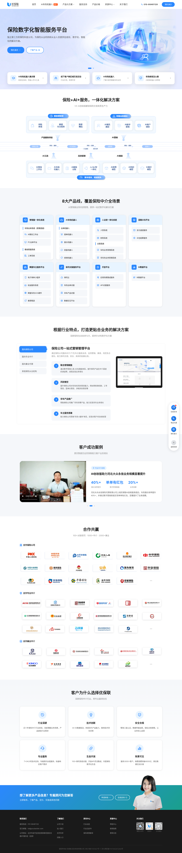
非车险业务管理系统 (108, 258)
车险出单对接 (69, 285)
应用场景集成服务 (107, 277)
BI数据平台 (141, 277)
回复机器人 (68, 250)
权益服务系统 (33, 285)
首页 (34, 4)
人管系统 (103, 230)
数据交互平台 (69, 301)
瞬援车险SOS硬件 (35, 293)
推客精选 (31, 301)
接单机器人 (68, 234)
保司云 (66, 277)
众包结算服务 (142, 238)
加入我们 (60, 829)
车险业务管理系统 (107, 250)
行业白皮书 (87, 829)
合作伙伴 (60, 833)
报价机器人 (68, 242)
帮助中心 (113, 824)
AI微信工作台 (33, 234)
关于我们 (124, 4)
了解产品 (33, 50)
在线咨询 (121, 797)
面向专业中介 (27, 356)
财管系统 (103, 238)
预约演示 (168, 4)
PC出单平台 (32, 242)
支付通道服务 (142, 230)
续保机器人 (68, 258)
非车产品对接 (69, 293)
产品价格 (96, 4)
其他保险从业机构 (29, 371)
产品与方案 (68, 4)
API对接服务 (105, 285)
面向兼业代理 (27, 364)
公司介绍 (60, 824)
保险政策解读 (88, 833)
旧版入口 (60, 837)
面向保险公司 (27, 349)
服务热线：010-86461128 (29, 824)
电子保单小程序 (34, 277)
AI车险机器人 (49, 4)
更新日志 (113, 833)
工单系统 (31, 256)
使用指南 (113, 829)
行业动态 (86, 824)
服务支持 (83, 4)
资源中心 (109, 4)
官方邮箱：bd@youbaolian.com (31, 829)
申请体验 (104, 797)
